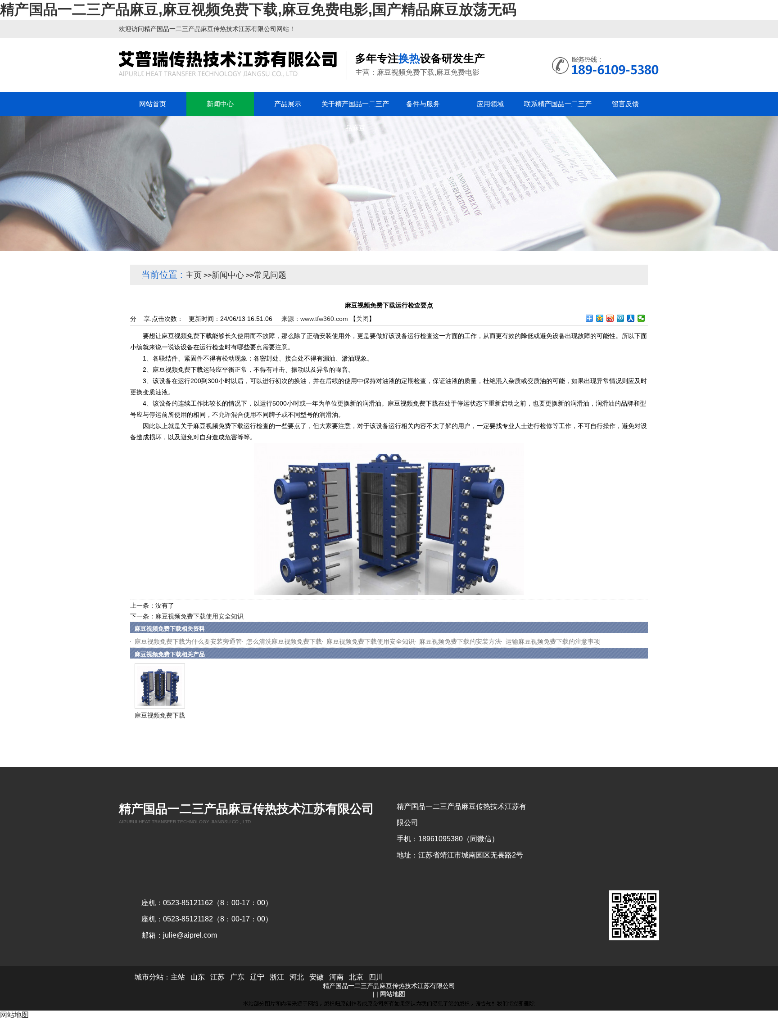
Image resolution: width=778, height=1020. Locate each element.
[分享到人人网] (631, 318)
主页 (193, 275)
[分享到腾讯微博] (620, 318)
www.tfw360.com (324, 318)
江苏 (217, 977)
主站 (178, 977)
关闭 (362, 318)
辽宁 (257, 977)
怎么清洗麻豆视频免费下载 (284, 641)
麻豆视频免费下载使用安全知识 (199, 616)
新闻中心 (228, 275)
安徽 (316, 977)
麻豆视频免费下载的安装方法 (460, 641)
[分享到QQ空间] (600, 318)
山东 (197, 977)
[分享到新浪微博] (610, 318)
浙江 (277, 977)
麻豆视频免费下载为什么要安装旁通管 (188, 641)
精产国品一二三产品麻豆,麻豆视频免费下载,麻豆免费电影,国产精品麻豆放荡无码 (258, 9)
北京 (356, 977)
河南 (336, 977)
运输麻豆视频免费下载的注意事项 (553, 641)
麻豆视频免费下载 (160, 715)
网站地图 (392, 993)
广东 (237, 977)
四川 (376, 977)
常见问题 (270, 275)
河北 (296, 977)
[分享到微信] (641, 318)
